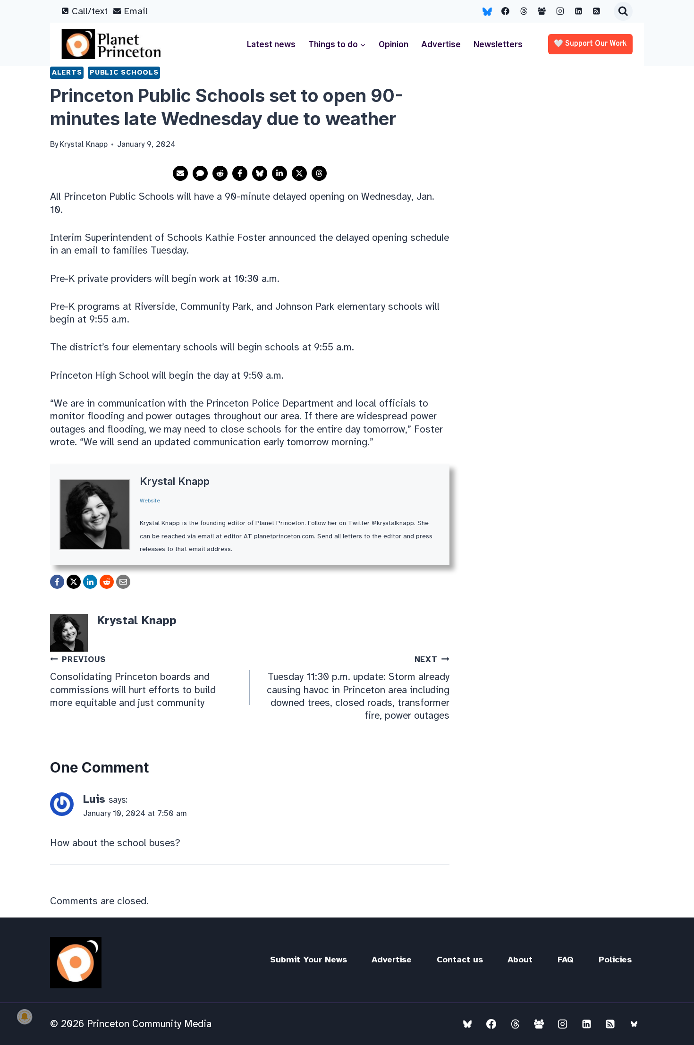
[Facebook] (506, 11)
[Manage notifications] (24, 1016)
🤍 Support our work (590, 44)
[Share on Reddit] (220, 173)
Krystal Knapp (175, 481)
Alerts (67, 72)
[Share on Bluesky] (259, 173)
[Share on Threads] (319, 173)
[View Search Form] (623, 11)
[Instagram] (560, 11)
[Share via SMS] (200, 173)
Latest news (271, 44)
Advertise (441, 44)
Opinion (393, 44)
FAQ (566, 959)
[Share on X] (299, 173)
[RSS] (597, 11)
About (520, 959)
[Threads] (524, 11)
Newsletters (498, 44)
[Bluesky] (487, 11)
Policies (615, 959)
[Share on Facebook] (239, 173)
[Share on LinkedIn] (279, 173)
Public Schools (124, 72)
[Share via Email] (180, 173)
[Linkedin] (578, 11)
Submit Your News (308, 959)
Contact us (460, 959)
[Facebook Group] (542, 11)
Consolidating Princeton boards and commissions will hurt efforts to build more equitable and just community (133, 681)
